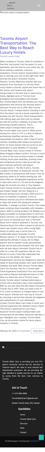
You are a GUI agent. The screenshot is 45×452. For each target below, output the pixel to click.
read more (38, 331)
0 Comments (24, 331)
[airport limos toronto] (12, 5)
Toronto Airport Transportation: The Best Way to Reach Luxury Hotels (18, 45)
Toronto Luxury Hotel (9, 56)
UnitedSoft (35, 441)
